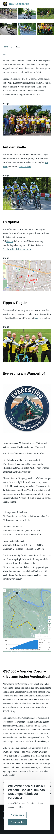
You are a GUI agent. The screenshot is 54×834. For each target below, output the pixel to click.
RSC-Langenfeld (19, 3)
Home (5, 47)
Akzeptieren (17, 815)
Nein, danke (17, 822)
